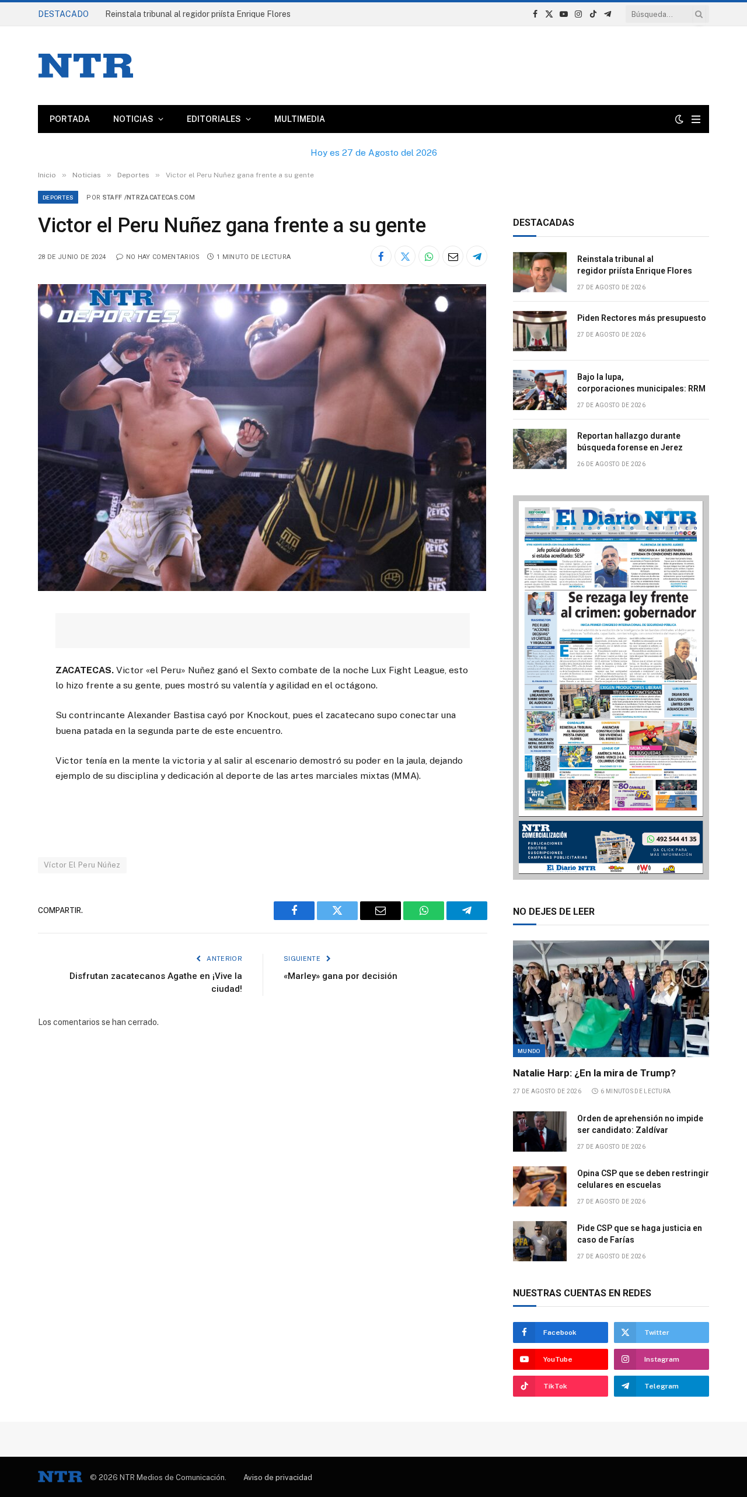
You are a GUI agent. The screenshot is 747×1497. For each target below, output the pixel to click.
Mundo (529, 1050)
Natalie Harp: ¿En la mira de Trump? (594, 1073)
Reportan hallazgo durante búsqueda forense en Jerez (630, 441)
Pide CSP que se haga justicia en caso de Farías (639, 1233)
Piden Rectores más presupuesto (168, 14)
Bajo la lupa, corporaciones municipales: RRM (642, 382)
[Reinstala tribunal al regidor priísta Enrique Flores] (540, 272)
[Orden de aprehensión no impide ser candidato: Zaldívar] (540, 1131)
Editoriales (214, 119)
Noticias (133, 119)
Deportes (58, 197)
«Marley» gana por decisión (342, 976)
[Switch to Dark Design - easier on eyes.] (679, 119)
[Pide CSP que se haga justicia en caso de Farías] (540, 1241)
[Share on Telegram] (476, 256)
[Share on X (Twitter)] (405, 256)
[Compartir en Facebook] (381, 256)
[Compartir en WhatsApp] (428, 256)
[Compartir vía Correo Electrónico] (452, 256)
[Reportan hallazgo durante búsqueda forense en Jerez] (540, 449)
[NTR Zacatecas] (86, 65)
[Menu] (696, 119)
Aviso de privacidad (277, 1477)
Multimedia (299, 119)
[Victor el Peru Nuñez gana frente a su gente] (262, 588)
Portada (70, 119)
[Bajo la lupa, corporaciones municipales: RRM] (540, 390)
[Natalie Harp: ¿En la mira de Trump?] (611, 998)
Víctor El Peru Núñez (82, 865)
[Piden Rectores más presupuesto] (540, 331)
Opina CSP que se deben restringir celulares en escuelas (643, 1179)
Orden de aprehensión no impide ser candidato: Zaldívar (640, 1124)
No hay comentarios (163, 257)
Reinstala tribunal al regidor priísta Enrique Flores (634, 264)
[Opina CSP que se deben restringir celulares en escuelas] (540, 1186)
